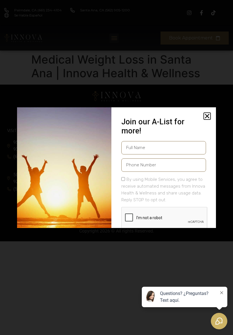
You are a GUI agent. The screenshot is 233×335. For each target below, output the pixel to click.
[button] (207, 116)
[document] (116, 167)
